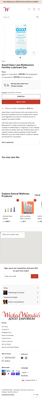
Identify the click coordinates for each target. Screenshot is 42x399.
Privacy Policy (6, 338)
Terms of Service (7, 341)
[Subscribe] (34, 276)
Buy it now (21, 102)
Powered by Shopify (8, 394)
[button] (22, 74)
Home (4, 61)
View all (37, 195)
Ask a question (7, 142)
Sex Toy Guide (6, 344)
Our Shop (5, 326)
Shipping (4, 92)
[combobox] (21, 17)
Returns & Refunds (8, 335)
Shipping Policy (6, 332)
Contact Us (5, 329)
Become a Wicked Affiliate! (10, 347)
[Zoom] (34, 53)
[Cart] (34, 9)
